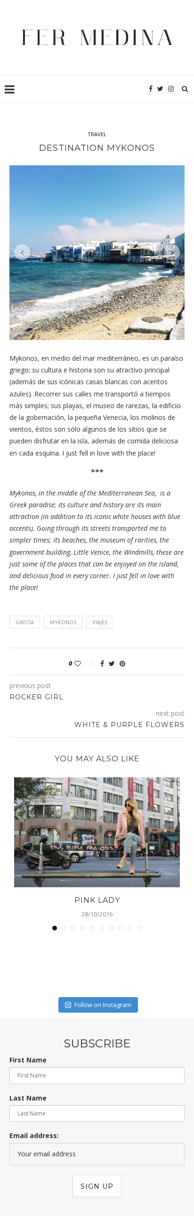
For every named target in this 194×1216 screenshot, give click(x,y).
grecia (25, 581)
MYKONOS (63, 581)
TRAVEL (97, 134)
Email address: (34, 1095)
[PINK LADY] (97, 792)
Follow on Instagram (102, 964)
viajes (99, 581)
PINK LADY (97, 859)
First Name (28, 1019)
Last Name (28, 1057)
